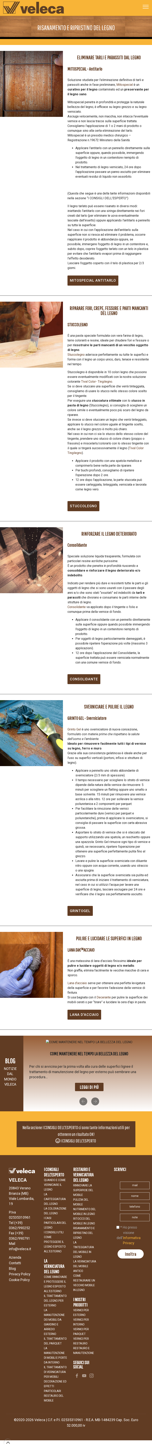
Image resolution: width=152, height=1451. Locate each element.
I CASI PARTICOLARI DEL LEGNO (55, 1217)
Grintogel (80, 911)
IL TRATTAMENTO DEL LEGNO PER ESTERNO (55, 1295)
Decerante (104, 997)
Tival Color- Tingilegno (96, 381)
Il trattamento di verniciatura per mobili (55, 1366)
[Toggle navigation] (146, 6)
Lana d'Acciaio (84, 1015)
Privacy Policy (19, 1269)
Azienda (15, 1252)
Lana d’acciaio (77, 983)
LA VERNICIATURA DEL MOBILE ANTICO (84, 1261)
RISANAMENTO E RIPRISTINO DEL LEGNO (84, 1227)
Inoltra (130, 1248)
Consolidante (76, 607)
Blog (12, 1263)
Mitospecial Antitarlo (93, 280)
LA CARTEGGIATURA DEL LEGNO (55, 1193)
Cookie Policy (19, 1274)
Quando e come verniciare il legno (55, 1179)
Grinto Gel (74, 729)
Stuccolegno (76, 355)
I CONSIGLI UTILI (54, 1227)
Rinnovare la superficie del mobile (83, 1184)
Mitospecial (124, 85)
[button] (83, 1096)
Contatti (15, 1258)
